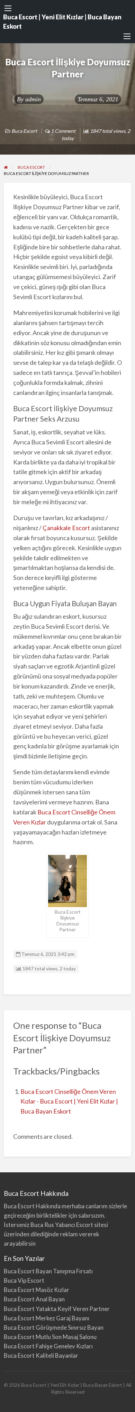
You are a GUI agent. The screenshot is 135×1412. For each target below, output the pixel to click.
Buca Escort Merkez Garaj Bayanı (46, 1318)
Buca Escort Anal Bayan (34, 1299)
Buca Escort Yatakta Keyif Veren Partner (57, 1308)
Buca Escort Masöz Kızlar (36, 1289)
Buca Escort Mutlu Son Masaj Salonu (50, 1336)
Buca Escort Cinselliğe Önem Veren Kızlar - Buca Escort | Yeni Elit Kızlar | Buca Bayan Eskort (69, 1101)
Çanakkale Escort (66, 528)
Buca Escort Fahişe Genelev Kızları (48, 1346)
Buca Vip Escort (24, 1280)
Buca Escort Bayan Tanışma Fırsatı (48, 1271)
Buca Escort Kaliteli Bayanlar (41, 1355)
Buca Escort (24, 131)
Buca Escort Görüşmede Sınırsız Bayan (54, 1327)
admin (33, 99)
